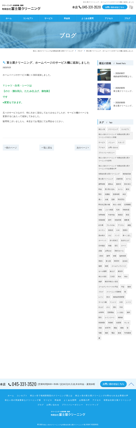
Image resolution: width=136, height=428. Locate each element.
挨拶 (100, 281)
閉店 (127, 214)
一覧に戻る (46, 147)
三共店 (112, 276)
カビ (109, 235)
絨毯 (129, 225)
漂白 (114, 307)
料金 (100, 189)
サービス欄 (103, 302)
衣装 (100, 328)
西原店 (110, 230)
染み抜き (102, 235)
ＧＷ (117, 230)
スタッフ (121, 142)
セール (128, 179)
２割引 (101, 256)
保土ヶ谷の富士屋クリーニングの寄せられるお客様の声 (101, 395)
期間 (100, 266)
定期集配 (127, 204)
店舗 (100, 251)
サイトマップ (92, 404)
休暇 (114, 256)
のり (108, 307)
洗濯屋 (118, 322)
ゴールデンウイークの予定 (108, 286)
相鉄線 (120, 317)
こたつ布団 (109, 209)
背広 (116, 245)
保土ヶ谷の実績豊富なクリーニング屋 (23, 400)
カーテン (102, 230)
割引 (100, 317)
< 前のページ (11, 147)
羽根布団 (126, 209)
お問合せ (108, 251)
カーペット (103, 240)
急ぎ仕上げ (125, 240)
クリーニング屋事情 (114, 291)
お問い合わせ (113, 147)
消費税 (107, 194)
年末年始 (111, 214)
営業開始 (110, 312)
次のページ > (83, 147)
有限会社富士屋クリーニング (109, 174)
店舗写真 (119, 179)
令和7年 (108, 328)
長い (100, 199)
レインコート (110, 317)
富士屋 (108, 261)
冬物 (100, 209)
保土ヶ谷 (102, 129)
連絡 (119, 333)
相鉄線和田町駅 (118, 297)
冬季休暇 (102, 214)
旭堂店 (120, 214)
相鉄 (106, 333)
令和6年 (101, 312)
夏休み (110, 184)
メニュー (111, 142)
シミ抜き (120, 312)
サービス (102, 142)
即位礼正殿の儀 (104, 204)
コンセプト (125, 129)
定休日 (125, 261)
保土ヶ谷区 (117, 204)
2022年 (116, 261)
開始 (115, 328)
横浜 (127, 189)
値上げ (112, 271)
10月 (100, 194)
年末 (121, 307)
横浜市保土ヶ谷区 (111, 281)
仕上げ (101, 307)
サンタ (126, 322)
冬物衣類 (118, 220)
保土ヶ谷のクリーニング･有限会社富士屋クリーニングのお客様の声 (114, 167)
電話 (113, 333)
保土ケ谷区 (103, 276)
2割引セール (119, 251)
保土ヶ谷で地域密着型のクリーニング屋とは (51, 395)
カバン (120, 189)
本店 (124, 194)
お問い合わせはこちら (114, 7)
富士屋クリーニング (106, 179)
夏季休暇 (102, 184)
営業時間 (116, 194)
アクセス (102, 147)
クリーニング (113, 129)
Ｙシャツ (113, 302)
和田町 (110, 322)
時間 (106, 266)
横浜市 (120, 271)
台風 (106, 199)
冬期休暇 (102, 220)
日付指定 (102, 245)
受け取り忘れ (110, 189)
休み (119, 276)
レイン (101, 297)
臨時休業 (123, 256)
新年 (109, 220)
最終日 (118, 184)
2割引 (101, 261)
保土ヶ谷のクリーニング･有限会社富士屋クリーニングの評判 (114, 159)
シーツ (128, 302)
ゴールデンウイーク (118, 266)
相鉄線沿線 (127, 174)
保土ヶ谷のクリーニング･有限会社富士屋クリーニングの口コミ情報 (114, 135)
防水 (108, 297)
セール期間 (103, 271)
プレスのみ (111, 225)
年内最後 (127, 333)
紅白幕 (101, 225)
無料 (128, 312)
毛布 (117, 209)
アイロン (121, 225)
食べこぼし (127, 235)
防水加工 (127, 184)
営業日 (125, 230)
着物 (122, 328)
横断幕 (126, 220)
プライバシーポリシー (107, 152)
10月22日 (121, 199)
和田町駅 (102, 322)
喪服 (109, 245)
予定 (122, 286)
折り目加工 (114, 240)
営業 (113, 199)
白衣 (121, 302)
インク (117, 235)
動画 (129, 286)
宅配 (100, 333)
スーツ (123, 245)
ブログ (101, 291)
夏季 (108, 256)
